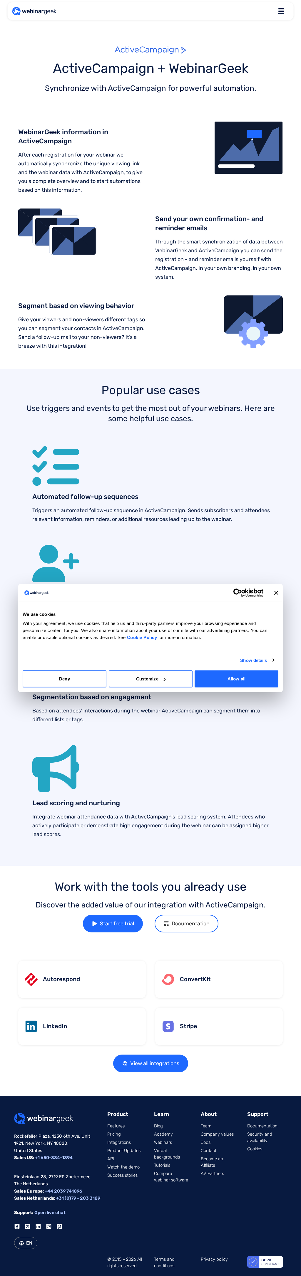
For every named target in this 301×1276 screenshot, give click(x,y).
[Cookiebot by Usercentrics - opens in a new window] (237, 592)
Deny (64, 678)
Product (117, 1114)
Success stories (122, 1175)
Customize (147, 678)
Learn (161, 1114)
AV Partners (212, 1173)
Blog (158, 1126)
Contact (208, 1150)
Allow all (236, 678)
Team (206, 1126)
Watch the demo (123, 1167)
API (110, 1158)
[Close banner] (276, 593)
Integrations (119, 1142)
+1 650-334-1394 (54, 1157)
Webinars (163, 1142)
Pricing (114, 1134)
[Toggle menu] (281, 11)
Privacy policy (214, 1259)
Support (257, 1114)
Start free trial (117, 923)
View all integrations (154, 1063)
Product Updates (124, 1150)
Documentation (191, 923)
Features (116, 1126)
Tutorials (162, 1165)
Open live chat (50, 1212)
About (209, 1114)
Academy (163, 1134)
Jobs (205, 1142)
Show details (253, 660)
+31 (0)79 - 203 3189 (78, 1198)
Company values (217, 1134)
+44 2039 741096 (63, 1191)
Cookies (254, 1148)
